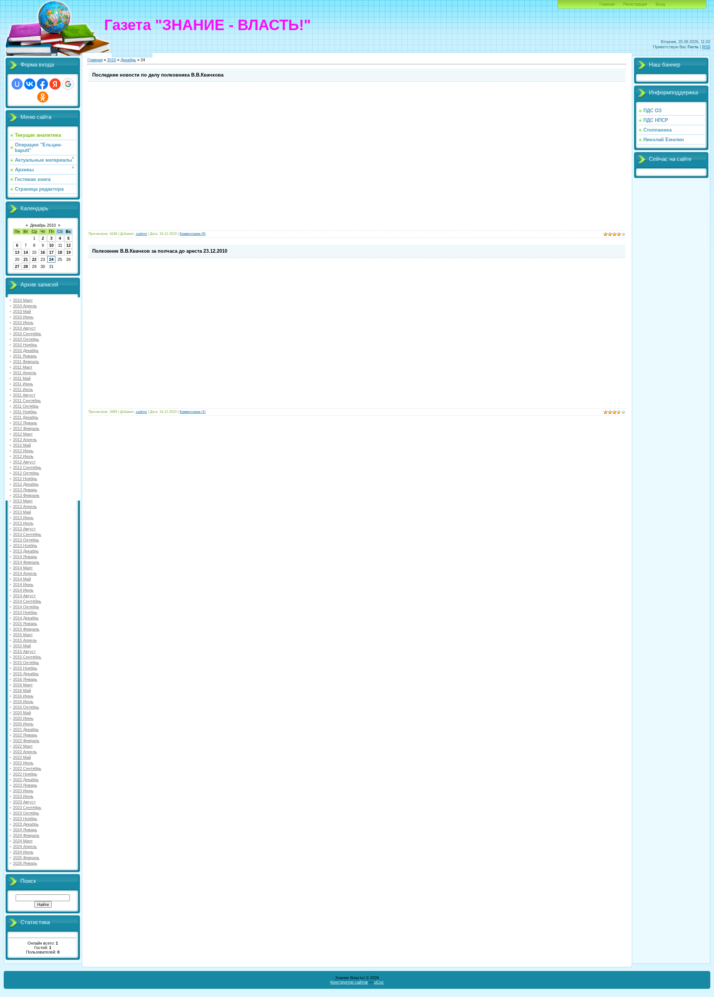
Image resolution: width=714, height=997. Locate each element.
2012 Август (24, 462)
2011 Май (21, 378)
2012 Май (22, 445)
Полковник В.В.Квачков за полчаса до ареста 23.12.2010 (159, 251)
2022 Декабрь (26, 779)
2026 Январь (25, 863)
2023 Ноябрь (25, 818)
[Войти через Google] (68, 84)
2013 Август (24, 529)
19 (68, 252)
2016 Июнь (23, 696)
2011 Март (22, 367)
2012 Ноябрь (25, 478)
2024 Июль (23, 852)
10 (51, 245)
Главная (607, 4)
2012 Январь (25, 423)
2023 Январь (25, 785)
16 (43, 252)
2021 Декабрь (26, 729)
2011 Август (24, 395)
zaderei (141, 234)
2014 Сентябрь (27, 601)
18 (60, 252)
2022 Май (22, 757)
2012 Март (23, 434)
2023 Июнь (23, 791)
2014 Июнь (23, 584)
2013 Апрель (25, 506)
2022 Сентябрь (27, 768)
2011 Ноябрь (25, 412)
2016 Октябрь (26, 707)
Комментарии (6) (193, 234)
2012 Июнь (23, 451)
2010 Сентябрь (27, 333)
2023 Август (24, 802)
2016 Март (23, 685)
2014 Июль (23, 590)
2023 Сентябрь (27, 807)
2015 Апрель (25, 640)
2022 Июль (23, 763)
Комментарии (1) (193, 412)
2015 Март (23, 634)
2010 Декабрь (26, 350)
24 (51, 259)
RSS (706, 47)
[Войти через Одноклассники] (42, 97)
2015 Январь (25, 623)
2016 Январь (25, 679)
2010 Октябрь (26, 339)
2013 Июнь (23, 517)
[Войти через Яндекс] (55, 84)
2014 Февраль (26, 562)
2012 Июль (23, 456)
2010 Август (24, 328)
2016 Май (22, 690)
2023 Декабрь (26, 824)
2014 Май (22, 579)
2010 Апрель (25, 306)
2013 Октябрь (26, 540)
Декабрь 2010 (43, 225)
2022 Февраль (26, 740)
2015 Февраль (26, 629)
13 (17, 252)
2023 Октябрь (26, 813)
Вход (660, 4)
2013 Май (22, 512)
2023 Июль (23, 796)
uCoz (379, 982)
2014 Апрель (25, 573)
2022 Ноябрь (25, 774)
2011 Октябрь (26, 406)
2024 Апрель (25, 846)
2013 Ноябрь (25, 545)
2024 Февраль (26, 835)
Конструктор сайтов (349, 982)
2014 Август (24, 595)
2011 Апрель (24, 372)
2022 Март (23, 746)
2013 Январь (25, 490)
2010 (111, 60)
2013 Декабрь (26, 551)
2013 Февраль (26, 495)
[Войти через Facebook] (42, 84)
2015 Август (24, 651)
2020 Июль (23, 724)
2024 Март (23, 841)
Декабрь (128, 60)
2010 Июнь (23, 317)
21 (25, 259)
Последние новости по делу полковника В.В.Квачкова (157, 75)
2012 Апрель (25, 439)
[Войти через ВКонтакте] (29, 84)
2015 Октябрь (26, 662)
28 (25, 266)
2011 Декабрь (25, 417)
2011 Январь (25, 356)
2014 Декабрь (26, 618)
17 (51, 252)
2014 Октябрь (26, 607)
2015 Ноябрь (25, 668)
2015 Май (22, 646)
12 (68, 245)
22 (34, 259)
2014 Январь (25, 556)
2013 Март (23, 501)
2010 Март (23, 300)
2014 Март (23, 568)
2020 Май (22, 712)
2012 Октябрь (26, 473)
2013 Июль (23, 523)
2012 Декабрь (26, 484)
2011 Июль (23, 389)
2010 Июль (23, 322)
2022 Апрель (25, 752)
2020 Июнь (23, 718)
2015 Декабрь (26, 673)
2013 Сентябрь (27, 534)
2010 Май (22, 311)
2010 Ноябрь (25, 345)
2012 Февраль (26, 428)
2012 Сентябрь (27, 467)
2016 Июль (23, 701)
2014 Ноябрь (25, 612)
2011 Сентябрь (27, 400)
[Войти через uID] (17, 84)
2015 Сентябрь (27, 657)
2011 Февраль (26, 361)
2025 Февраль (26, 857)
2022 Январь (25, 735)
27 (17, 266)
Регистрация (635, 4)
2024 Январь (25, 830)
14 (25, 252)
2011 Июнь (23, 384)
